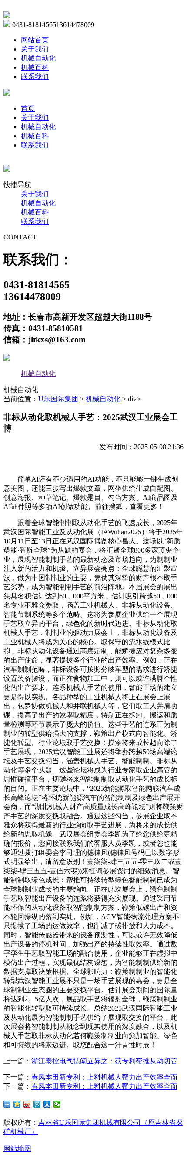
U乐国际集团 (58, 399)
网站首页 (35, 40)
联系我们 (35, 76)
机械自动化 (38, 58)
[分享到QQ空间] (17, 1104)
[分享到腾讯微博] (37, 1104)
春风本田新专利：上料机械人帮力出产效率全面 (104, 1077)
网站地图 (17, 1148)
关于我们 (35, 49)
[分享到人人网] (47, 1104)
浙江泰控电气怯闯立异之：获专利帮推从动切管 (104, 1061)
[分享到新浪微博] (27, 1104)
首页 (28, 108)
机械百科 (35, 67)
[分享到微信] (57, 1104)
